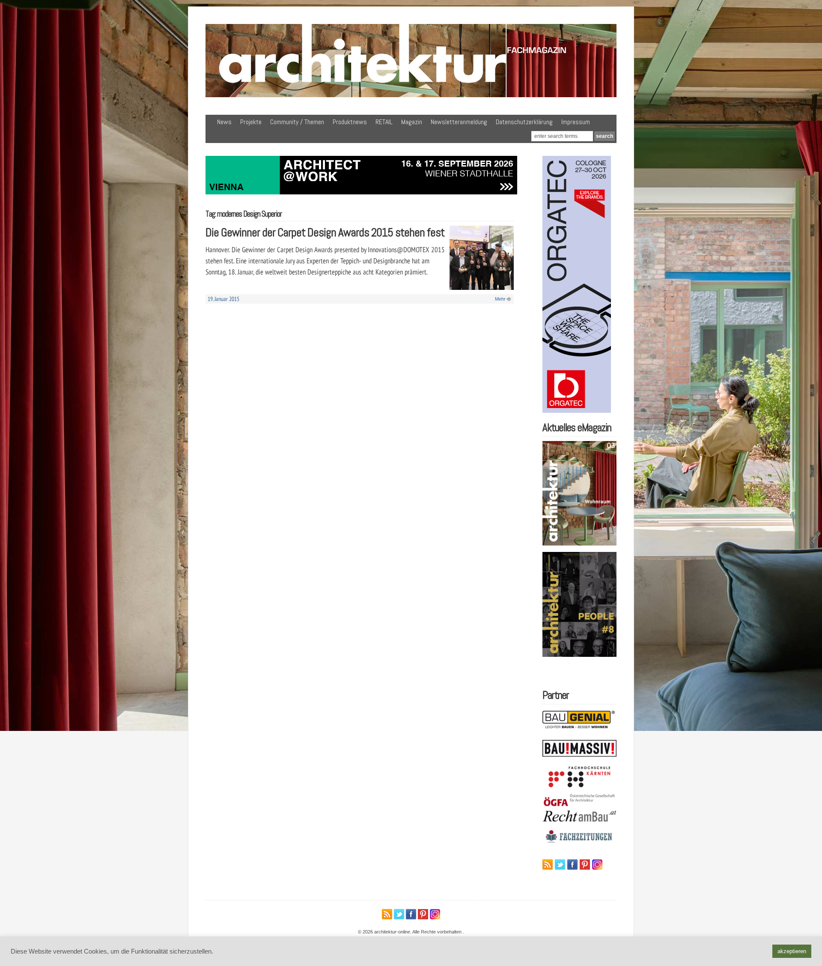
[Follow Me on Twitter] (560, 864)
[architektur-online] (411, 95)
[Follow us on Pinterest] (585, 864)
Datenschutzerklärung (524, 121)
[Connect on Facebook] (572, 864)
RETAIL (384, 121)
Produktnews (350, 121)
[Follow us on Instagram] (597, 864)
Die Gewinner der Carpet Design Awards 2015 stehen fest (325, 232)
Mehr (500, 298)
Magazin (411, 121)
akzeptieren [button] (791, 951)
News (224, 121)
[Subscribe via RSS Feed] (547, 864)
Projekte (251, 121)
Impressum (575, 121)
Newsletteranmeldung (459, 121)
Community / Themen (297, 121)
